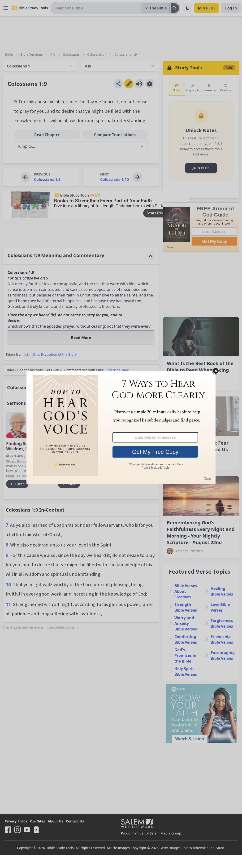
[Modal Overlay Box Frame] (121, 427)
